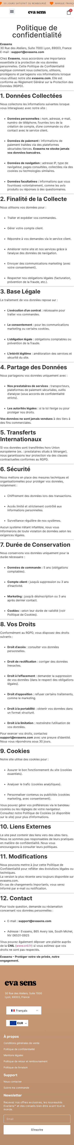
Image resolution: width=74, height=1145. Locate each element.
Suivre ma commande (16, 1087)
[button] (12, 11)
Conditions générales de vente (21, 1043)
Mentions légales (13, 1055)
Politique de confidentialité (19, 1049)
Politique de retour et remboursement (25, 1061)
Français (21, 1010)
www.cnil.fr (23, 945)
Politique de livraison (16, 1067)
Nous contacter (13, 1081)
